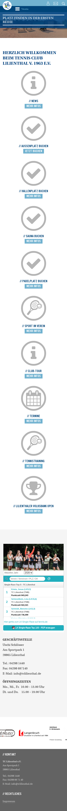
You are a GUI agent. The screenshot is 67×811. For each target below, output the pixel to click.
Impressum (9, 801)
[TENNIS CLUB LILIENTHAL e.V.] (7, 7)
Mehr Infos (33, 106)
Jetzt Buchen (33, 151)
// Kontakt (9, 754)
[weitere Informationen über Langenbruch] (33, 733)
